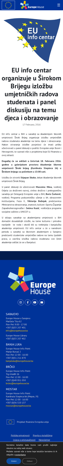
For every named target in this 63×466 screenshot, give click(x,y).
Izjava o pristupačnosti (24, 439)
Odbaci (30, 461)
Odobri (14, 461)
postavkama (18, 454)
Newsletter (44, 439)
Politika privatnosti (20, 435)
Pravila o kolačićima (42, 435)
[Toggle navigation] (58, 5)
